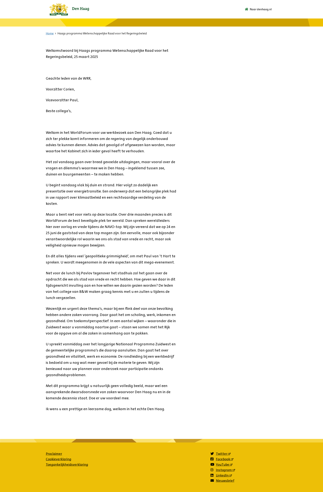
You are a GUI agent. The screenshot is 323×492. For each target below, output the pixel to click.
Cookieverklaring (58, 459)
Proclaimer (54, 453)
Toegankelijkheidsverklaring (67, 464)
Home (50, 33)
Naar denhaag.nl (261, 9)
